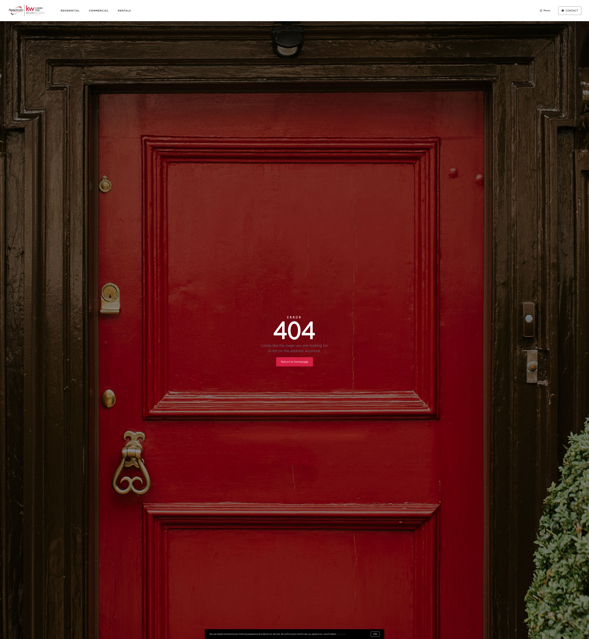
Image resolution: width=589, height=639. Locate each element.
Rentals (124, 10)
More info (341, 634)
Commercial (99, 10)
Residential (70, 10)
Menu (546, 10)
